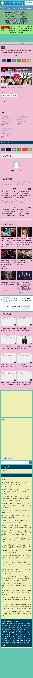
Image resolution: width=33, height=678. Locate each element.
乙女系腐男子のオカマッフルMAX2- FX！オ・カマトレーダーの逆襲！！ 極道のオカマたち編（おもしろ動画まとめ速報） (16, 491)
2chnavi (4, 419)
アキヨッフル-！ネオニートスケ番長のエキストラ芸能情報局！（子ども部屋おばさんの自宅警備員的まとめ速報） (16, 585)
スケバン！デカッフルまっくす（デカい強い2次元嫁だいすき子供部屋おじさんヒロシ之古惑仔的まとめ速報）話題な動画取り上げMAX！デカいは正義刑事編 (16, 578)
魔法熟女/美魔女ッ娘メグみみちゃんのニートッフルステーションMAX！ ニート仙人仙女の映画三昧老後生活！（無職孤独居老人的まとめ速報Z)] (16, 498)
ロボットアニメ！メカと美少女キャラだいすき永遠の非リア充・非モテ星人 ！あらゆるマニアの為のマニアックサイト (16, 539)
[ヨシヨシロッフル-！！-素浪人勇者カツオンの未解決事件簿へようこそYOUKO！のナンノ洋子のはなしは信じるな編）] (16, 592)
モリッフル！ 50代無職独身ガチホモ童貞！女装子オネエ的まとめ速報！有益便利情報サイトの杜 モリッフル (16, 599)
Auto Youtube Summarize (16, 87)
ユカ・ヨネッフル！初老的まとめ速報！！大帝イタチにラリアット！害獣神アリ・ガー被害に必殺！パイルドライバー (16, 564)
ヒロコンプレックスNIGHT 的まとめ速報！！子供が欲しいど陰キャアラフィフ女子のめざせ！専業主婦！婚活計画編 (16, 613)
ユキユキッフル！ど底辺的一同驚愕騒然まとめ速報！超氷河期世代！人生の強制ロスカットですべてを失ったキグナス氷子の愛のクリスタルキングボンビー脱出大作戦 (16, 606)
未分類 (2, 47)
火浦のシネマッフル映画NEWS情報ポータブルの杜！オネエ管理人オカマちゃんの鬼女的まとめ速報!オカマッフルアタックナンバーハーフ (16, 557)
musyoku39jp (16, 170)
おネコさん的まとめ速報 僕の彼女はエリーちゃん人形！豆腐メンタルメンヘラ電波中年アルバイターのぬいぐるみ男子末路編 (16, 484)
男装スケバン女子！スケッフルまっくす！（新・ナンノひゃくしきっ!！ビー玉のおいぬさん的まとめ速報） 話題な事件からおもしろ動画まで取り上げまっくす (16, 532)
